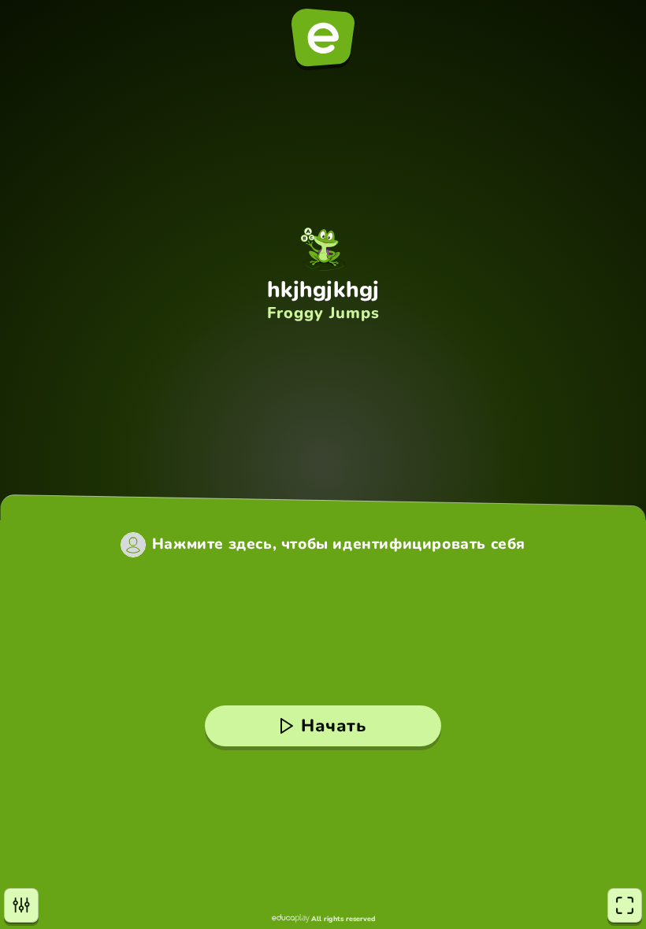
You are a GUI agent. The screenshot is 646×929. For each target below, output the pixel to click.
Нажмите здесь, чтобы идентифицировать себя (338, 544)
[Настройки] (21, 905)
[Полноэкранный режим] (624, 905)
